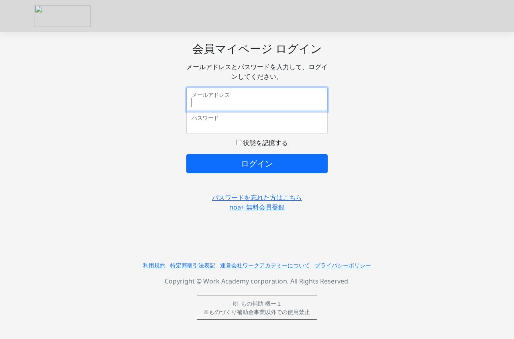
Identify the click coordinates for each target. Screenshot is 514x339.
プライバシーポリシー (343, 265)
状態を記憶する (264, 142)
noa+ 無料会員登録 (257, 207)
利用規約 (154, 265)
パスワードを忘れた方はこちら (257, 197)
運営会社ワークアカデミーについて (265, 265)
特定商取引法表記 (192, 265)
